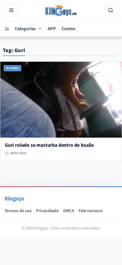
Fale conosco (90, 211)
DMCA (68, 211)
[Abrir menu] (11, 10)
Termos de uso (18, 211)
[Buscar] (110, 10)
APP (52, 29)
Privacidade (47, 211)
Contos (68, 29)
